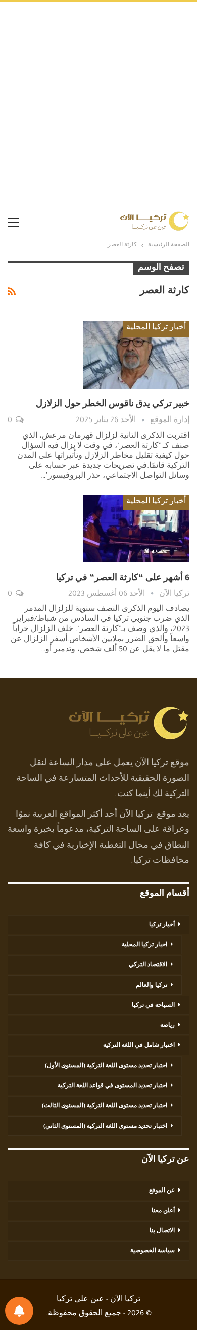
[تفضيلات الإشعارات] (19, 1311)
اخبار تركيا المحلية (144, 945)
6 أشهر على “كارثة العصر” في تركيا (122, 578)
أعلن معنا (163, 1211)
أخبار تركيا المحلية (156, 328)
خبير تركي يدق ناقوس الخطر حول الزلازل (112, 404)
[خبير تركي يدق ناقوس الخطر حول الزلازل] (136, 354)
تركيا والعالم (151, 986)
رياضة (167, 1026)
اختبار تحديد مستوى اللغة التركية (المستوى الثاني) (105, 1127)
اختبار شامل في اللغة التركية (139, 1046)
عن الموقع (162, 1191)
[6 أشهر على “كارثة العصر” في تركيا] (136, 528)
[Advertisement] (98, 105)
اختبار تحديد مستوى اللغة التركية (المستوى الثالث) (104, 1106)
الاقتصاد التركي (148, 965)
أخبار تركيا (162, 925)
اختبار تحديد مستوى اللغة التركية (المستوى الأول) (106, 1066)
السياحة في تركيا (153, 1006)
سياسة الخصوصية (152, 1251)
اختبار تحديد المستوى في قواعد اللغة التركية (112, 1086)
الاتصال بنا (162, 1231)
